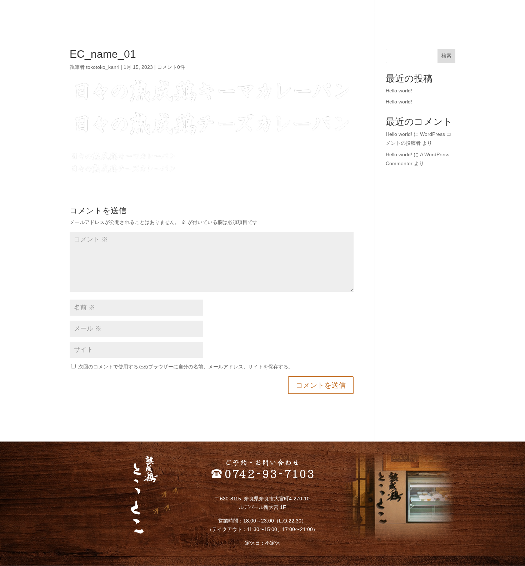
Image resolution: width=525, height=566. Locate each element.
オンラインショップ (432, 14)
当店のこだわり (315, 14)
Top (283, 14)
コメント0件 (171, 67)
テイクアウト (386, 14)
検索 (446, 55)
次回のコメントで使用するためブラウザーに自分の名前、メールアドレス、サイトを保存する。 (185, 366)
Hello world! (399, 90)
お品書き (352, 14)
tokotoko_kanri (102, 67)
